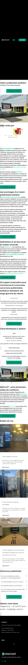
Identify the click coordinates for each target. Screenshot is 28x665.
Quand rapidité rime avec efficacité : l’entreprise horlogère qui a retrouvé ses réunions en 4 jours (13, 552)
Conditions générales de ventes (11, 657)
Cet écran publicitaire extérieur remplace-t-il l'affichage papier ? (11, 577)
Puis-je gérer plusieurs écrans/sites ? (12, 585)
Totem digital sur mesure (9, 457)
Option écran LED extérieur (14, 341)
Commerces (14, 298)
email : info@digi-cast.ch (11, 609)
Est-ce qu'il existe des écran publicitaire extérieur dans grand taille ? (13, 590)
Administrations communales (14, 305)
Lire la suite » (6, 467)
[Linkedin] (5, 661)
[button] (14, 40)
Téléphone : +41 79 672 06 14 (13, 606)
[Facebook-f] (2, 661)
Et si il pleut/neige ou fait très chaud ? (12, 582)
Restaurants (14, 314)
